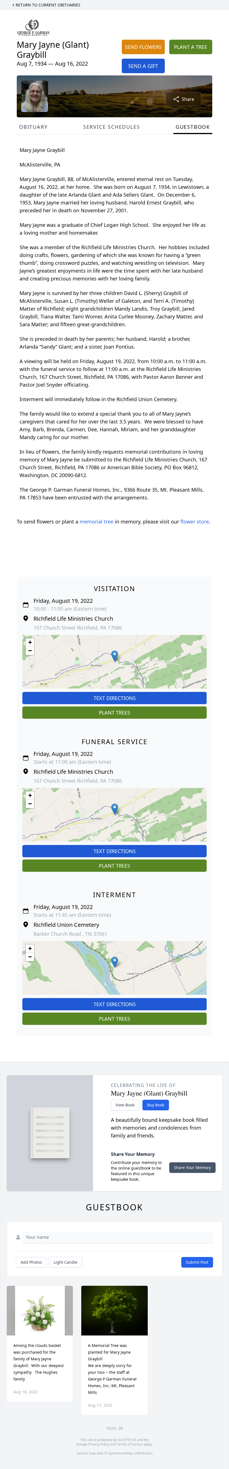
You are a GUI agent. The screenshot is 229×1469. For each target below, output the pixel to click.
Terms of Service (130, 1444)
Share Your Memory (192, 1167)
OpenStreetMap (120, 1453)
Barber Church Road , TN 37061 (70, 933)
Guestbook (193, 126)
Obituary (33, 126)
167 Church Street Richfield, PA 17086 (78, 627)
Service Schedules (111, 126)
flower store (194, 521)
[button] (114, 656)
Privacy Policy (98, 1444)
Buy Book (155, 1105)
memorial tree (96, 521)
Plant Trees (114, 712)
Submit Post (197, 1262)
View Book (125, 1105)
